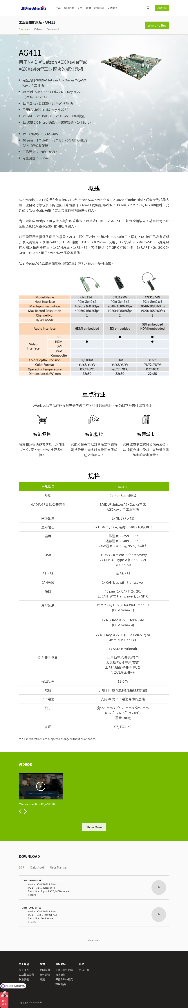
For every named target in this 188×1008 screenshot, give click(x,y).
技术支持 (60, 974)
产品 (58, 8)
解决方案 (69, 8)
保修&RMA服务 (64, 979)
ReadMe (32, 894)
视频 (42, 979)
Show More (94, 827)
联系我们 (162, 8)
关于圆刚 (24, 970)
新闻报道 (45, 970)
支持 (79, 8)
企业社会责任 (26, 974)
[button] (20, 811)
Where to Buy (157, 25)
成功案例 (112, 8)
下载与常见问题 (64, 970)
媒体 (88, 8)
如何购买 (60, 984)
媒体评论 (45, 974)
